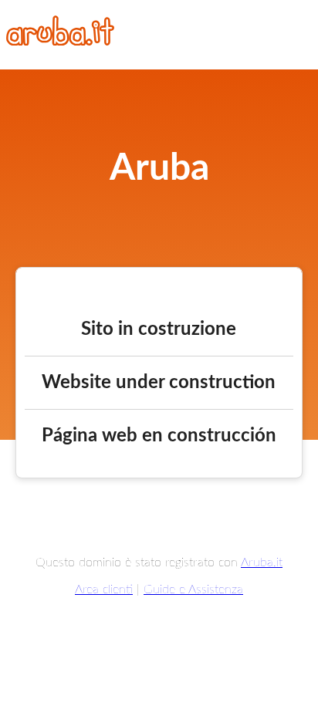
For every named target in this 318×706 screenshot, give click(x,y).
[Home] (60, 41)
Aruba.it (261, 562)
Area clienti (104, 589)
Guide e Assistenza (193, 589)
